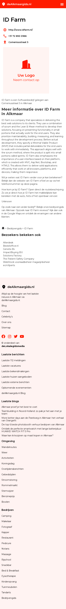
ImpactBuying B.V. (13, 252)
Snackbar (6, 565)
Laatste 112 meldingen (14, 360)
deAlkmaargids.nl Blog (13, 393)
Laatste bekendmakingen (15, 371)
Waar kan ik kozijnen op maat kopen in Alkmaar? (27, 435)
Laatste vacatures (11, 365)
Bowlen (6, 501)
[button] (61, 4)
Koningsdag (8, 463)
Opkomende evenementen (16, 387)
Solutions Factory (12, 255)
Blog (4, 305)
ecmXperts (9, 265)
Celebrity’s (7, 316)
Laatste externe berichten (15, 382)
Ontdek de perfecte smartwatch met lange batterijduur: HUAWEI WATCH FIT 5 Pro (32, 430)
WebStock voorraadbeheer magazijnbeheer (26, 262)
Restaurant (7, 537)
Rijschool (6, 559)
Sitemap (6, 327)
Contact (6, 311)
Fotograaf (7, 527)
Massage (6, 554)
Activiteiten (8, 458)
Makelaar (6, 521)
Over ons (6, 322)
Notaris (5, 548)
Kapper (6, 532)
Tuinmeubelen (9, 587)
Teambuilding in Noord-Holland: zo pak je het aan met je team (32, 412)
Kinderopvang (9, 581)
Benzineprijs (8, 496)
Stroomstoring (9, 480)
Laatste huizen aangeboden (17, 376)
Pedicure (6, 543)
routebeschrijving (54, 189)
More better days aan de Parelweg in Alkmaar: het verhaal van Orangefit (33, 419)
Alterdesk (8, 242)
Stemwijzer (8, 490)
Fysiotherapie (9, 576)
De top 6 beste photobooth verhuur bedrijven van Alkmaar (33, 424)
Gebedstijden (9, 474)
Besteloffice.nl (10, 245)
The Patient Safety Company (18, 258)
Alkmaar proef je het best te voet (19, 407)
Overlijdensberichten (13, 469)
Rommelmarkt (10, 485)
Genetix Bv (9, 249)
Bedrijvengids (9, 598)
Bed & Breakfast (10, 570)
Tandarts (6, 592)
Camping (7, 516)
